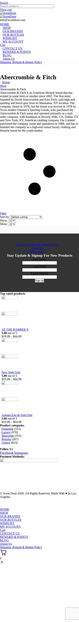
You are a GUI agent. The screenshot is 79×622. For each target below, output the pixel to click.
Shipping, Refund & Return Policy (21, 62)
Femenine (7, 428)
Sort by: (5, 216)
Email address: (39, 273)
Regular (6, 439)
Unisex (6, 442)
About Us (9, 58)
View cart (6, 9)
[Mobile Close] (2, 506)
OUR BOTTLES (10, 519)
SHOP (4, 512)
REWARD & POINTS (17, 51)
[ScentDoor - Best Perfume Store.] (39, 14)
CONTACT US (10, 533)
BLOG (4, 540)
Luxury (6, 432)
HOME (4, 509)
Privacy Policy (37, 251)
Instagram (21, 453)
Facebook (6, 453)
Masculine (8, 435)
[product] (37, 311)
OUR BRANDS (10, 516)
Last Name (39, 266)
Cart (2, 530)
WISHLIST (7, 523)
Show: (4, 220)
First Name (39, 259)
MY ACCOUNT (13, 41)
